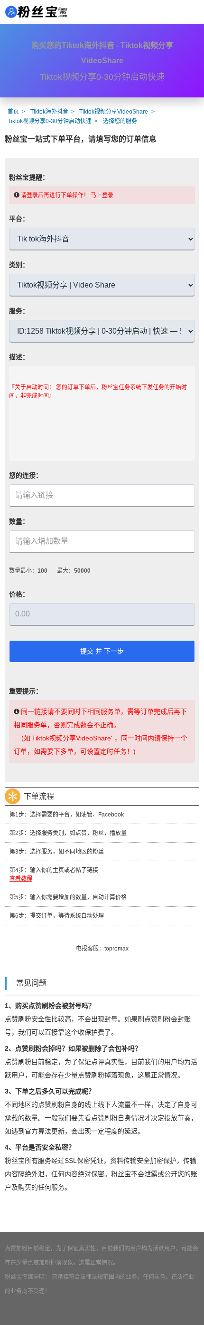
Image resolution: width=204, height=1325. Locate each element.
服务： (19, 311)
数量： (19, 521)
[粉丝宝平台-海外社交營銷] (35, 12)
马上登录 (102, 195)
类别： (19, 265)
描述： (19, 357)
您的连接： (25, 475)
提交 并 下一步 (102, 651)
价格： (19, 594)
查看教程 (20, 878)
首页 (13, 111)
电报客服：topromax (102, 948)
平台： (19, 218)
